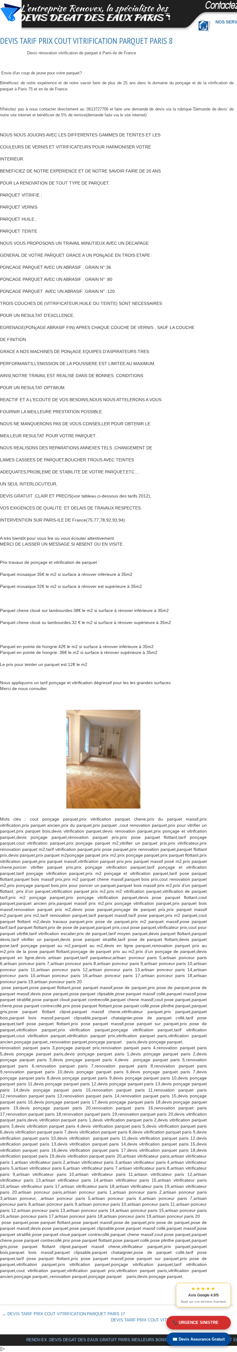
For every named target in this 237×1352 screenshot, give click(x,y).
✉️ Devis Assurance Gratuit (199, 1339)
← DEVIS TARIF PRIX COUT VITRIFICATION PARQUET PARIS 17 (63, 1314)
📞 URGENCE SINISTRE (195, 1322)
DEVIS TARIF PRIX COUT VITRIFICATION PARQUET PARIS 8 (86, 40)
